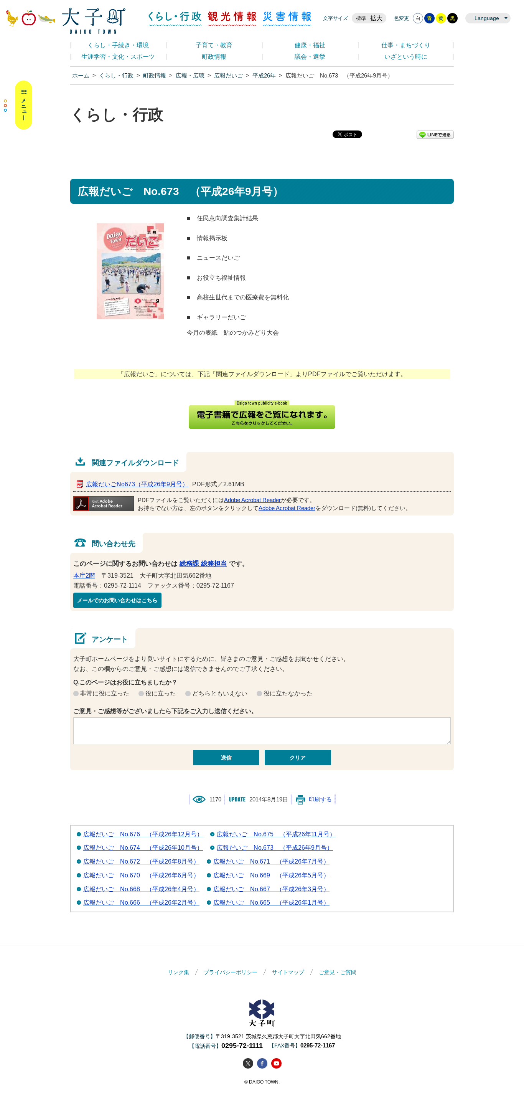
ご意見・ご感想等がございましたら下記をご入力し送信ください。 (165, 711)
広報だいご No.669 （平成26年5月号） (271, 875)
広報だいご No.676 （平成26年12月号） (143, 834)
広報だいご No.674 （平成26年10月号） (143, 847)
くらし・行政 (175, 19)
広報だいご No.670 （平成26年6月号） (141, 875)
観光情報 (232, 19)
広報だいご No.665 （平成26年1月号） (271, 902)
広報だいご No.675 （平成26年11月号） (276, 834)
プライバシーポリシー (230, 972)
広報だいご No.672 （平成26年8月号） (141, 861)
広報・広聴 (190, 76)
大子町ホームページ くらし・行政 (65, 21)
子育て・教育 (214, 45)
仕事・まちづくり (405, 45)
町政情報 (214, 56)
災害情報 (287, 19)
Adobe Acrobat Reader (252, 500)
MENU (18, 105)
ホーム (80, 76)
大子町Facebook (262, 1063)
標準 (361, 18)
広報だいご (228, 76)
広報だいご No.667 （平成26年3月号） (271, 889)
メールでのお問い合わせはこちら (117, 600)
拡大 (376, 18)
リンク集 (178, 972)
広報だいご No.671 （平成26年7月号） (271, 861)
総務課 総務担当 (203, 563)
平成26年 (264, 76)
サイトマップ (288, 972)
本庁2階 (84, 575)
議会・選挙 (310, 56)
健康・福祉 (310, 45)
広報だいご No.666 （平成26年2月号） (141, 902)
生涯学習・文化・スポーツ (118, 56)
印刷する (320, 799)
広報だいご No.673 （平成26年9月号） (275, 847)
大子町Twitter (248, 1063)
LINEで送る (435, 134)
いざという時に (405, 56)
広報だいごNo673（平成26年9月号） (137, 484)
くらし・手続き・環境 (118, 45)
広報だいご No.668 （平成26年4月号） (141, 889)
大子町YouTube (276, 1063)
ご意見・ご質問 (337, 972)
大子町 (262, 1013)
